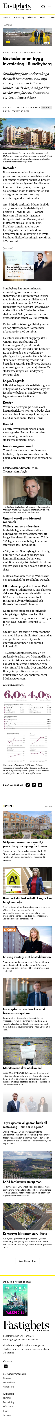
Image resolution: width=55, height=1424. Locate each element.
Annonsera (8, 1386)
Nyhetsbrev (9, 1382)
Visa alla (48, 806)
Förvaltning (19, 17)
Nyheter (7, 17)
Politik (42, 17)
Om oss (7, 1378)
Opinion (7, 1415)
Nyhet (46, 108)
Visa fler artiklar (27, 1261)
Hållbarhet (32, 17)
